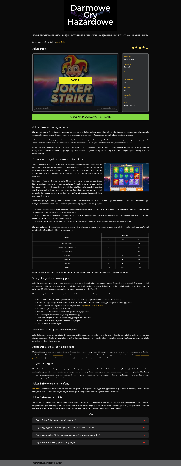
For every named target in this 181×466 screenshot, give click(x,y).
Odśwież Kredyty (44, 108)
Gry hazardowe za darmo (43, 35)
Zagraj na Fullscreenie (108, 108)
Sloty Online (60, 35)
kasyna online (58, 355)
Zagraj (76, 80)
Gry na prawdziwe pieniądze (78, 35)
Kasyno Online (97, 35)
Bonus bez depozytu (140, 35)
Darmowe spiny (110, 35)
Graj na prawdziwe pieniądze (90, 117)
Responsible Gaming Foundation (47, 463)
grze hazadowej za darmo (93, 306)
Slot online (36, 389)
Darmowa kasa (124, 35)
